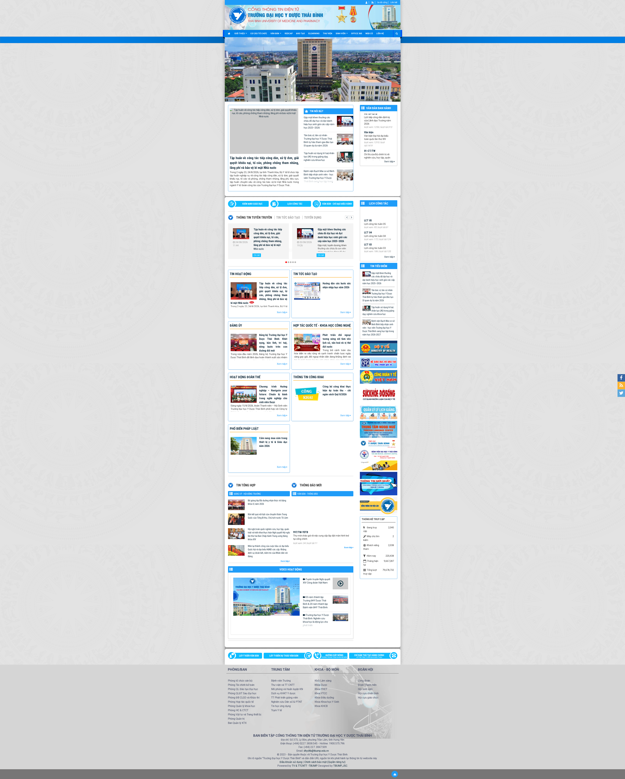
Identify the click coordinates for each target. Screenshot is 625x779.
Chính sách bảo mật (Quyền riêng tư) (324, 762)
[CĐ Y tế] (378, 376)
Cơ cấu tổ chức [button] (258, 33)
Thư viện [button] (327, 33)
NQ (365, 127)
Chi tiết (257, 255)
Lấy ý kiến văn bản (249, 655)
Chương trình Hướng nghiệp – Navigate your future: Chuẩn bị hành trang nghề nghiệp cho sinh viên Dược (273, 394)
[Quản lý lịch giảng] (378, 412)
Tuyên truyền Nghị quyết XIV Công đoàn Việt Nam (316, 581)
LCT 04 (368, 255)
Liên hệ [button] (380, 33)
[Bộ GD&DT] (378, 362)
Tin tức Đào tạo (288, 217)
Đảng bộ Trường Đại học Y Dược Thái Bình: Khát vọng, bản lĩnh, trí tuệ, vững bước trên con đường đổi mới (273, 342)
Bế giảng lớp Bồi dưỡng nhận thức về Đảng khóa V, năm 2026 (267, 502)
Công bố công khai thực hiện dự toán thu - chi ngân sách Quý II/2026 (337, 390)
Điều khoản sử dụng (291, 762)
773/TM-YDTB (300, 514)
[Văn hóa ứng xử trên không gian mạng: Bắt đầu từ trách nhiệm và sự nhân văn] (241, 234)
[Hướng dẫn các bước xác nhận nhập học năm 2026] (305, 234)
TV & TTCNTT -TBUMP (304, 765)
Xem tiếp (389, 161)
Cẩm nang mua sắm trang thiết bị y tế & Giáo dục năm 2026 (273, 442)
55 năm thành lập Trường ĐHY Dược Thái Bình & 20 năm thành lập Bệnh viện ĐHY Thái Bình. (315, 602)
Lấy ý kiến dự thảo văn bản (283, 655)
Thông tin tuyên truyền (254, 217)
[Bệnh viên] (378, 454)
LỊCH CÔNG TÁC (294, 204)
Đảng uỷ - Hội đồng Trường (247, 494)
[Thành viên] (366, 2)
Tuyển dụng (312, 217)
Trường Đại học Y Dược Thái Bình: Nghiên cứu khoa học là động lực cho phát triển (316, 620)
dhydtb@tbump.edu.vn (316, 750)
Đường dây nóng (334, 656)
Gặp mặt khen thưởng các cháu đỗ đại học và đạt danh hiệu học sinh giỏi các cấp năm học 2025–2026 (319, 122)
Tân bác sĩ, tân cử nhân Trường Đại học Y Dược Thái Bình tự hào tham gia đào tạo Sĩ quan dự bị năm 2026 (318, 140)
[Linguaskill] (378, 465)
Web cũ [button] (369, 33)
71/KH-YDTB (370, 143)
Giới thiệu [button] (239, 33)
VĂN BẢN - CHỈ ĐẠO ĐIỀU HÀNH (337, 204)
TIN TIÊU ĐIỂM (378, 266)
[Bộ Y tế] (378, 348)
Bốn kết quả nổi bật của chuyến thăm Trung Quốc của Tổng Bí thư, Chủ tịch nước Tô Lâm (268, 516)
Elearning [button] (313, 33)
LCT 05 (368, 243)
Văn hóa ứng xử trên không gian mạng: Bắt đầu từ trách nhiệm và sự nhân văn (268, 233)
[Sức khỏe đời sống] (378, 394)
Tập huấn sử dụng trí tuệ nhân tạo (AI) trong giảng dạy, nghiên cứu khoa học (319, 156)
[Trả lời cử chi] (378, 429)
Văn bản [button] (275, 33)
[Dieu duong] (378, 483)
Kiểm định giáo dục (252, 204)
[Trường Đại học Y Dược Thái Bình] (237, 15)
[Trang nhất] (229, 33)
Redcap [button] (289, 33)
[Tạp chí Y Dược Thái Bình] (378, 443)
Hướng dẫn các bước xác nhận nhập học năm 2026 (331, 231)
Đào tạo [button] (300, 33)
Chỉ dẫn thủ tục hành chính (369, 656)
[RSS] (372, 2)
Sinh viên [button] (341, 33)
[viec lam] (378, 505)
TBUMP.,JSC (340, 765)
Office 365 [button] (356, 33)
